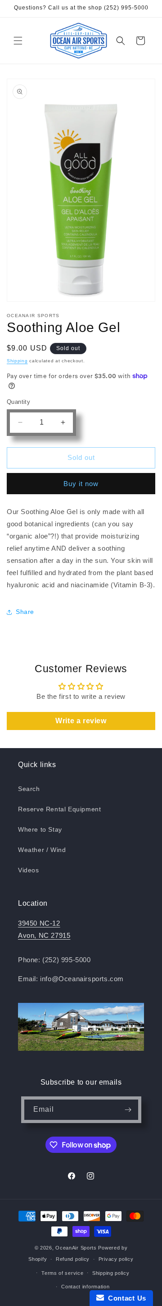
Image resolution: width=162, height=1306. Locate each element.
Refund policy (73, 1259)
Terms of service (62, 1273)
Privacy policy (116, 1259)
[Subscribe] (128, 1109)
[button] (18, 41)
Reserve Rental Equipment (59, 809)
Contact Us (125, 1298)
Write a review (80, 721)
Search (29, 788)
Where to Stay (40, 829)
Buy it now (81, 483)
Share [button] (25, 611)
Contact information (85, 1286)
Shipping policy (111, 1273)
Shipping (17, 360)
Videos (28, 870)
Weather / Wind (42, 849)
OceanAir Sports (76, 1247)
